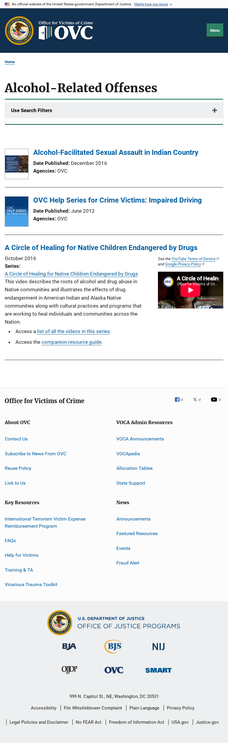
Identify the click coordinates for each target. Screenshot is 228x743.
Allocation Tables (134, 468)
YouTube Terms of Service (194, 258)
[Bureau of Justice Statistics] (114, 655)
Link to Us (15, 483)
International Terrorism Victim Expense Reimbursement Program (45, 522)
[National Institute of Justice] (158, 651)
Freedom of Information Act (136, 722)
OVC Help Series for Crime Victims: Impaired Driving (117, 200)
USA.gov (180, 722)
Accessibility (43, 708)
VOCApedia (128, 453)
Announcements (133, 519)
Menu (215, 30)
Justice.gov (207, 722)
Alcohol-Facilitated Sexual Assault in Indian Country (115, 152)
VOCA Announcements (140, 439)
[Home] (68, 30)
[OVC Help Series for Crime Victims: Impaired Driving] (16, 212)
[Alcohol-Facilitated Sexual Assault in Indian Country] (16, 165)
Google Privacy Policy (183, 264)
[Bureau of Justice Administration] (69, 651)
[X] (199, 403)
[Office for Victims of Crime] (114, 674)
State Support (130, 483)
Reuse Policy (18, 468)
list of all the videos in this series (73, 331)
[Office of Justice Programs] (19, 30)
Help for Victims (21, 555)
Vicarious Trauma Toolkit (31, 584)
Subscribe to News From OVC (35, 453)
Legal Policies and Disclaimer (39, 722)
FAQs (10, 540)
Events (123, 548)
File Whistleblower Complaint (93, 708)
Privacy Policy (180, 708)
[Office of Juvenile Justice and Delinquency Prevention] (69, 675)
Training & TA (19, 570)
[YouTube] (217, 403)
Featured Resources (137, 533)
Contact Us (16, 439)
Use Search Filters (31, 110)
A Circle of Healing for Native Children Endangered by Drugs (101, 248)
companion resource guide (72, 342)
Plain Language (144, 708)
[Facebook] (181, 403)
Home (10, 62)
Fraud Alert (127, 563)
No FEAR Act (89, 722)
